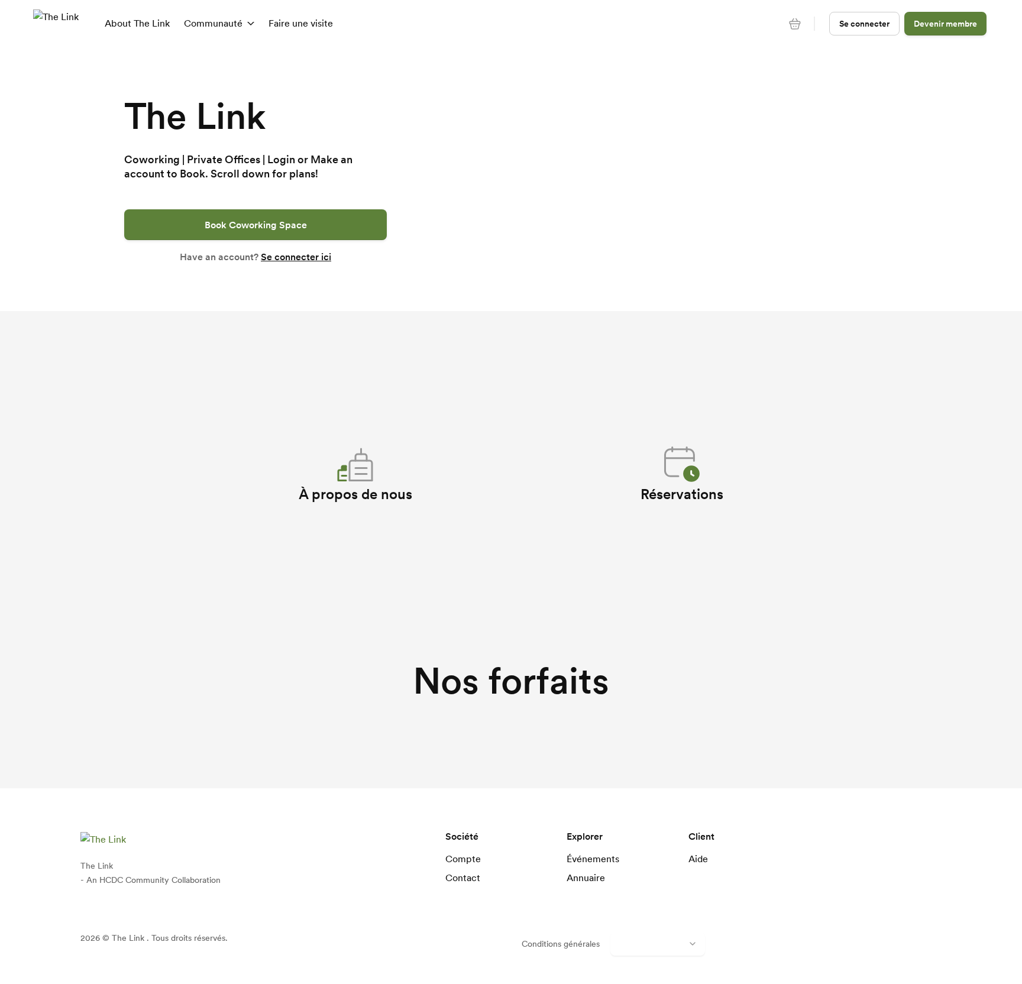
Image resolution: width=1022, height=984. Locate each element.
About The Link (137, 23)
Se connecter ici (296, 257)
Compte (463, 859)
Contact (462, 877)
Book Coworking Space (256, 225)
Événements (593, 859)
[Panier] (795, 23)
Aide (698, 859)
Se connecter (864, 23)
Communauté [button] (213, 23)
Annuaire (586, 877)
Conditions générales (561, 943)
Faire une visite (301, 23)
